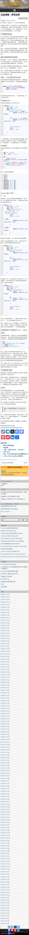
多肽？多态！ (7, 451)
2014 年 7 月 (4, 843)
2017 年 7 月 (4, 752)
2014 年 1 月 (4, 858)
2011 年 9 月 (4, 918)
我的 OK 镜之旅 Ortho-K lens (8, 530)
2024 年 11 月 (4, 620)
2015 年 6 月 (4, 817)
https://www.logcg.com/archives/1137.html (11, 427)
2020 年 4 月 (4, 685)
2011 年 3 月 (4, 923)
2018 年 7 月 (4, 721)
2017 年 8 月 (4, 749)
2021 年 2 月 (4, 667)
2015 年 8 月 (4, 812)
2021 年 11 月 (4, 654)
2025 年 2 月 (4, 612)
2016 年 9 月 (4, 778)
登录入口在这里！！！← (7, 511)
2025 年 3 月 (4, 610)
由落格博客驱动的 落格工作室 (8, 506)
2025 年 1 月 (4, 615)
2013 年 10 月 (4, 866)
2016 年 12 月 (4, 770)
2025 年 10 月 (4, 602)
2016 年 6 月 (4, 786)
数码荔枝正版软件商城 (7, 492)
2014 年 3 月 (4, 853)
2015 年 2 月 (4, 827)
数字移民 (3, 573)
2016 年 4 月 (4, 791)
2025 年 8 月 (4, 607)
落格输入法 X (4, 499)
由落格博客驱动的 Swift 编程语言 (9, 509)
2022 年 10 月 (4, 635)
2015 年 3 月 (4, 825)
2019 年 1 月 (4, 708)
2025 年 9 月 (4, 604)
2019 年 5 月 (4, 700)
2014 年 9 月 (4, 840)
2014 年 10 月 (4, 838)
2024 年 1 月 (4, 625)
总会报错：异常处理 (10, 14)
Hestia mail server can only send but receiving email (14, 556)
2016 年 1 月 (4, 799)
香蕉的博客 (4, 586)
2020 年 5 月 (4, 682)
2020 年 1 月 (4, 690)
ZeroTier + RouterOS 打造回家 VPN (10, 551)
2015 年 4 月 (4, 822)
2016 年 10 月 (4, 775)
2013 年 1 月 (4, 889)
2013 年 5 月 (4, 879)
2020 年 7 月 (4, 677)
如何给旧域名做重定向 (7, 549)
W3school (3, 571)
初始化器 (6, 447)
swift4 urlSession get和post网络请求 (13, 456)
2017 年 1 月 (4, 768)
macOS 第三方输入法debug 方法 (9, 536)
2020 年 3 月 (4, 687)
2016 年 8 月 (4, 781)
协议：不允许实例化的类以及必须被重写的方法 (16, 454)
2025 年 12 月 (4, 599)
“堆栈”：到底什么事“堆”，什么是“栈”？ (14, 449)
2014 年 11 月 (4, 835)
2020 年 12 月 (4, 672)
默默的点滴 (4, 581)
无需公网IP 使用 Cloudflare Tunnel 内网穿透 (12, 541)
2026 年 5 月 (4, 594)
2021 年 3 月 (4, 664)
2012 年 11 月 (4, 895)
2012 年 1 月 (4, 915)
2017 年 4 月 (4, 760)
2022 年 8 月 (4, 641)
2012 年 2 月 (4, 913)
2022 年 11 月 (4, 633)
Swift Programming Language (8, 564)
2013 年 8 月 (4, 871)
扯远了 (3, 584)
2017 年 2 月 (4, 765)
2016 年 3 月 (4, 794)
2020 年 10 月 (4, 674)
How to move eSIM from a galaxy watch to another (14, 546)
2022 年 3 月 (4, 643)
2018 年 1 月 (4, 737)
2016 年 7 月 (4, 783)
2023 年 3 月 (4, 628)
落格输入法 (4, 576)
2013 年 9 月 (4, 869)
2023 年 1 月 (4, 630)
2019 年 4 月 (4, 703)
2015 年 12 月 (4, 801)
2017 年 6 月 (4, 755)
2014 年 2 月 (4, 856)
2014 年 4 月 (4, 851)
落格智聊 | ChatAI (5, 496)
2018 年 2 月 (4, 734)
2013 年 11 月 (4, 864)
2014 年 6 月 (4, 845)
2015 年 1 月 (4, 830)
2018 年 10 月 (4, 713)
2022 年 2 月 (4, 646)
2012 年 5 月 (4, 905)
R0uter (4, 471)
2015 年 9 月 (4, 809)
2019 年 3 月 (4, 705)
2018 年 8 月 (4, 718)
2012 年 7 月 (4, 902)
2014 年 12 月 (4, 832)
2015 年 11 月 (4, 804)
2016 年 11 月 (4, 773)
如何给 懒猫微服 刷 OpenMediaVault (10, 543)
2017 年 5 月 (4, 757)
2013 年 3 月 (4, 884)
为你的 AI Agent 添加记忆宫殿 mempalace (12, 533)
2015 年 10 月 (4, 807)
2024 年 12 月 (4, 617)
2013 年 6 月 (4, 877)
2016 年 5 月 (4, 788)
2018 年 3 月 (4, 731)
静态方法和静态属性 (9, 445)
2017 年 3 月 (4, 762)
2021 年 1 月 (4, 669)
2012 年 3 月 (4, 910)
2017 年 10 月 (4, 744)
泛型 (25, 462)
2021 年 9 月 (4, 656)
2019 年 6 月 (4, 698)
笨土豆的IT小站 (5, 579)
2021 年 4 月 (4, 661)
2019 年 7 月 (4, 695)
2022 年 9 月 (4, 638)
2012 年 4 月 (4, 908)
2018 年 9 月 (4, 716)
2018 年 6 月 (4, 724)
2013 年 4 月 (4, 882)
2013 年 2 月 (4, 887)
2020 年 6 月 (4, 680)
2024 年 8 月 (4, 623)
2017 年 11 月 (4, 742)
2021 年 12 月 (4, 651)
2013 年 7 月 (4, 874)
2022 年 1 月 (4, 648)
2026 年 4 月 (4, 597)
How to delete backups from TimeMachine (12, 538)
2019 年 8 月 (4, 692)
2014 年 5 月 (4, 848)
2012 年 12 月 (4, 892)
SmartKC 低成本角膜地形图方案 (9, 528)
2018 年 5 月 (4, 726)
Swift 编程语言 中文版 (6, 567)
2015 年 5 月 (4, 820)
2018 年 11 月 (4, 711)
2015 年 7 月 (4, 814)
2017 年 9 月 (4, 747)
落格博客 (14, 3)
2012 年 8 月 (4, 900)
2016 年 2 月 (4, 796)
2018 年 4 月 (4, 729)
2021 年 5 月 (4, 659)
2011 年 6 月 (4, 921)
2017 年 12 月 (4, 739)
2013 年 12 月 (4, 861)
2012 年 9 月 (4, 897)
